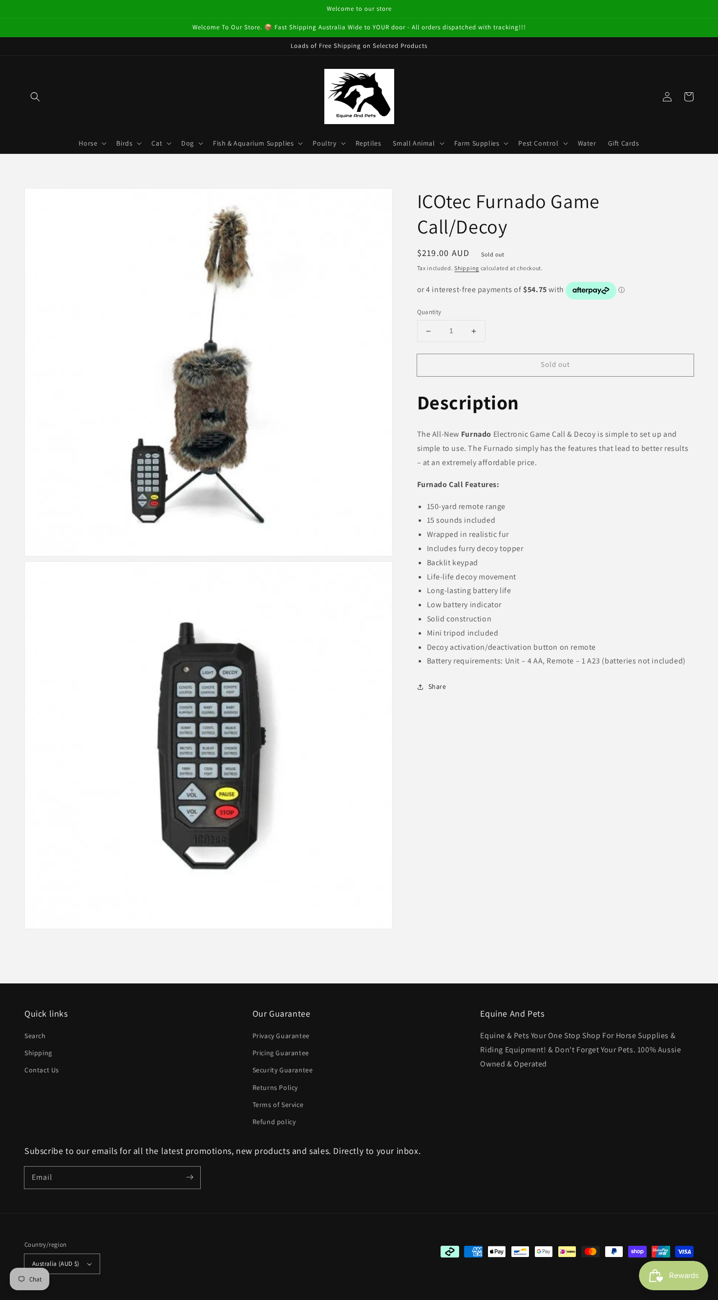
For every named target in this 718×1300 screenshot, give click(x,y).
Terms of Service (278, 1104)
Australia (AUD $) (56, 1263)
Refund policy (274, 1121)
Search (35, 1035)
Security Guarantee (283, 1070)
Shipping (466, 268)
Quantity (429, 312)
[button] (35, 96)
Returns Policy (275, 1087)
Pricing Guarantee (281, 1052)
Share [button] (437, 686)
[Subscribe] (189, 1177)
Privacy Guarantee (281, 1035)
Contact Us (41, 1070)
